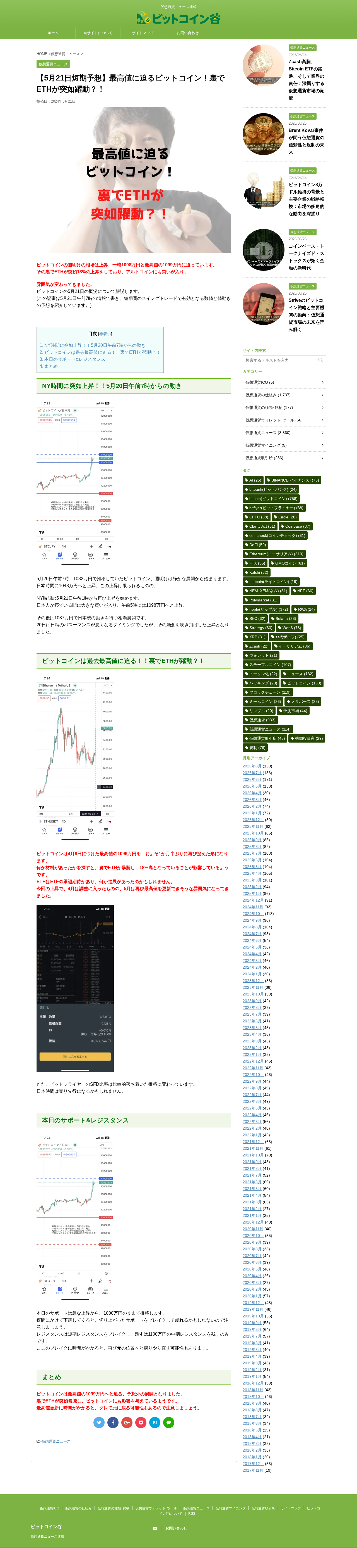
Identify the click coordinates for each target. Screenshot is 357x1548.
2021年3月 (252, 1202)
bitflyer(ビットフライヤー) (276, 508)
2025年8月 (252, 846)
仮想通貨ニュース (56, 1441)
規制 (257, 747)
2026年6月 (252, 779)
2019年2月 (252, 1369)
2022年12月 (253, 1061)
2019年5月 (252, 1349)
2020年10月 (253, 1235)
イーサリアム (294, 646)
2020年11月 (253, 1229)
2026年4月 (252, 793)
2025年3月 (252, 880)
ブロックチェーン (270, 692)
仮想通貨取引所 (259, 458)
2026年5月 (252, 786)
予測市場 (295, 710)
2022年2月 (252, 1128)
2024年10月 (253, 913)
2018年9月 (252, 1403)
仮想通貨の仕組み (261, 395)
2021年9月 (252, 1162)
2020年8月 (252, 1249)
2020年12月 (253, 1222)
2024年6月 (252, 940)
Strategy (260, 627)
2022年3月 (252, 1121)
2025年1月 (252, 893)
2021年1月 (252, 1215)
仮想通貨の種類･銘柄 (264, 407)
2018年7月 (252, 1416)
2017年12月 (253, 1463)
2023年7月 (252, 1014)
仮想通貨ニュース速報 (47, 1536)
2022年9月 (252, 1081)
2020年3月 (252, 1282)
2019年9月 (252, 1323)
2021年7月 (252, 1175)
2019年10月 (253, 1316)
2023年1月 (252, 1054)
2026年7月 (252, 773)
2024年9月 (252, 920)
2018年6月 (252, 1423)
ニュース (300, 674)
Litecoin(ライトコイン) (273, 581)
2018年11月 (253, 1390)
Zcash (259, 646)
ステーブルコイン (270, 664)
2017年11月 (253, 1470)
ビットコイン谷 (46, 1526)
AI (255, 480)
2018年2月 (252, 1450)
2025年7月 (252, 853)
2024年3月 (252, 960)
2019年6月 (252, 1343)
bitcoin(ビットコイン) (273, 498)
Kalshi (258, 572)
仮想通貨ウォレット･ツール (269, 420)
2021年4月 (252, 1195)
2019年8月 (252, 1329)
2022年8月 (252, 1088)
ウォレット (263, 655)
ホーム (53, 33)
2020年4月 (252, 1276)
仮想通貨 (262, 720)
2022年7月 (252, 1094)
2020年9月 (252, 1242)
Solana (286, 618)
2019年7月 (252, 1336)
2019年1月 (252, 1376)
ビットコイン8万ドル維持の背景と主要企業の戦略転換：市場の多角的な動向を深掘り (306, 199)
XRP (257, 637)
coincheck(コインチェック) (277, 535)
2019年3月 (252, 1363)
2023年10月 (253, 994)
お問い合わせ (188, 33)
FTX (257, 563)
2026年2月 (252, 806)
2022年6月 (252, 1101)
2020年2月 (252, 1289)
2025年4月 (252, 873)
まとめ (49, 366)
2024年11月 (253, 907)
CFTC (258, 517)
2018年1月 (252, 1457)
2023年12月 (253, 980)
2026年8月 (252, 766)
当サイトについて (97, 33)
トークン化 (263, 674)
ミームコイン (265, 701)
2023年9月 (252, 1001)
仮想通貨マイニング (263, 445)
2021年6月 (252, 1182)
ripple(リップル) (268, 609)
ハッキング (263, 683)
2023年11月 (253, 987)
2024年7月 (252, 933)
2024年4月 (252, 954)
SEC (257, 618)
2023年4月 (252, 1034)
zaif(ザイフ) (290, 637)
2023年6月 (252, 1021)
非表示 (105, 333)
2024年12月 (253, 900)
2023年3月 (252, 1041)
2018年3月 (252, 1443)
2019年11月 (253, 1309)
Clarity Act (262, 526)
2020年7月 (252, 1255)
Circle (287, 517)
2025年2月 (252, 887)
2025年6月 (252, 860)
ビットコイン (304, 683)
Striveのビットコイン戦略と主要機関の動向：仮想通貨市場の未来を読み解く (306, 315)
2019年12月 (253, 1302)
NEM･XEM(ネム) (268, 591)
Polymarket (263, 600)
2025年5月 (252, 866)
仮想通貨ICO (256, 382)
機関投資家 (309, 738)
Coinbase (297, 526)
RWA (306, 609)
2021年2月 (252, 1208)
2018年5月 (252, 1430)
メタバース (305, 701)
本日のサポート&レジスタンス (72, 359)
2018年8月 (252, 1410)
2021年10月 (253, 1155)
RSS (191, 1514)
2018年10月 (253, 1396)
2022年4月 (252, 1115)
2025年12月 (253, 819)
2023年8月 (252, 1007)
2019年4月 (252, 1356)
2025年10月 (253, 833)
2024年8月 (252, 927)
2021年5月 (252, 1188)
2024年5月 (252, 947)
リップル (261, 710)
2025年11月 (253, 826)
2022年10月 (253, 1074)
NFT (305, 591)
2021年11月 (253, 1148)
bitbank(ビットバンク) (273, 489)
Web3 (292, 627)
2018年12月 (253, 1383)
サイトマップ (143, 33)
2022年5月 (252, 1108)
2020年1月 (252, 1296)
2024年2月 (252, 967)
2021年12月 (253, 1141)
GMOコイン (290, 563)
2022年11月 (253, 1068)
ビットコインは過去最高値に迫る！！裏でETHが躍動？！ (100, 352)
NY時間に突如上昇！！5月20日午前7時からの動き (93, 345)
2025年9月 (252, 840)
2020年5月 (252, 1269)
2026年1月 (252, 813)
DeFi (257, 544)
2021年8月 (252, 1168)
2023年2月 (252, 1048)
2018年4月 (252, 1437)
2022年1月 (252, 1135)
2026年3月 (252, 799)
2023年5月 (252, 1027)
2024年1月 (252, 974)
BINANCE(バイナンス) (295, 480)
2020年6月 (252, 1262)
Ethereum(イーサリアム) (276, 554)
